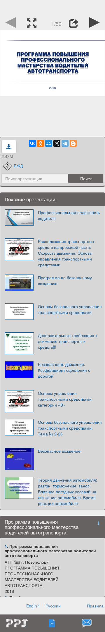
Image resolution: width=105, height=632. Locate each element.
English (33, 606)
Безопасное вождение (59, 451)
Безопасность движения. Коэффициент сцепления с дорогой (64, 370)
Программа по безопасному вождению (65, 280)
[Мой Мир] (48, 143)
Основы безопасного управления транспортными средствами (70, 309)
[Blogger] (73, 143)
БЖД (18, 166)
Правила (95, 606)
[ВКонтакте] (32, 143)
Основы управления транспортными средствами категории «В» (65, 399)
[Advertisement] (52, 7)
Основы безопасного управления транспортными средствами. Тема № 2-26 (70, 428)
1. (6, 546)
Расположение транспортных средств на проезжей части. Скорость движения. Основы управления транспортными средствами (66, 253)
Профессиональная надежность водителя (69, 215)
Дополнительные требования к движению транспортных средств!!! (67, 341)
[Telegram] (65, 143)
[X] (56, 143)
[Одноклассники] (40, 143)
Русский (53, 606)
